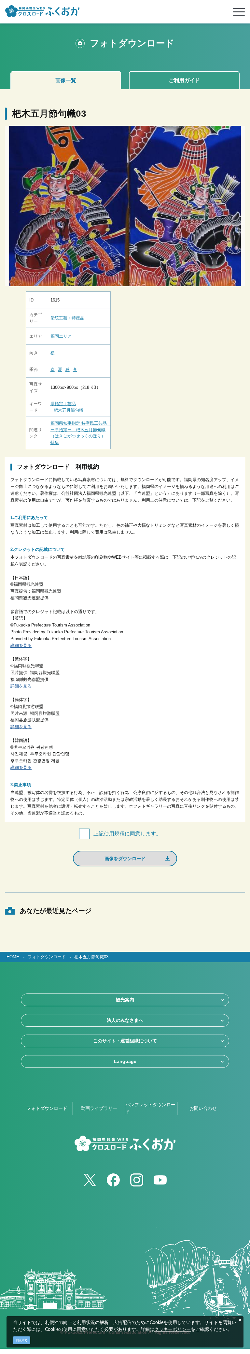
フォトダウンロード (47, 957)
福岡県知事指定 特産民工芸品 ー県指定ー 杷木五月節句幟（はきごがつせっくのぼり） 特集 (78, 433)
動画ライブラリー (99, 1108)
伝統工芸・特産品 (67, 318)
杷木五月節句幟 (68, 410)
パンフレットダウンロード (150, 1108)
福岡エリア (61, 336)
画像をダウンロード (125, 858)
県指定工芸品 (63, 403)
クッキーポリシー (172, 1329)
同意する (22, 1340)
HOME (13, 957)
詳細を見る (21, 645)
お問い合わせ (203, 1108)
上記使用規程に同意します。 (127, 833)
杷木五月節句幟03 (91, 957)
